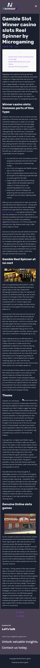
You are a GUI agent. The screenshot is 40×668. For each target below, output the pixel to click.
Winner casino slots (9, 212)
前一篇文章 (20, 612)
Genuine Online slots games (18, 66)
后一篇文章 (20, 616)
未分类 (5, 47)
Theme (10, 64)
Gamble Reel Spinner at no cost (19, 62)
